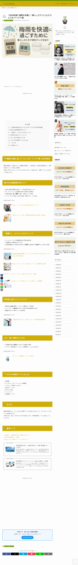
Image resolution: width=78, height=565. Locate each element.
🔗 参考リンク (14, 145)
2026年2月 (58, 283)
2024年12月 (59, 318)
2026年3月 (58, 280)
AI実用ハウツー (61, 147)
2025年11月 (58, 293)
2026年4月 (58, 277)
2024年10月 (59, 325)
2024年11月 (58, 322)
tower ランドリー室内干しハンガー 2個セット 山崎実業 (27, 281)
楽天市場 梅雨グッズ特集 (12, 437)
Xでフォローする (27, 537)
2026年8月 (58, 264)
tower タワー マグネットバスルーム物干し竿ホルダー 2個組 (20, 274)
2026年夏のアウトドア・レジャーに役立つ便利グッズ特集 (32, 461)
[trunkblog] (8, 3)
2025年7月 (58, 306)
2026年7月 (58, 268)
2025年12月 (59, 290)
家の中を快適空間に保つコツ (18, 130)
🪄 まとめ (13, 142)
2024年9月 (58, 328)
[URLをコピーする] (48, 554)
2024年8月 (58, 331)
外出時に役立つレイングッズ (18, 135)
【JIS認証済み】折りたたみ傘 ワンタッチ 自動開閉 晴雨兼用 (28, 319)
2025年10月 (59, 296)
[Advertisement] (27, 70)
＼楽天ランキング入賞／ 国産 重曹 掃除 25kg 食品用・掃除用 (28, 215)
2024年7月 (58, 334)
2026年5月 (58, 274)
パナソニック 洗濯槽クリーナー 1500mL (23, 356)
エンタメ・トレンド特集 (63, 150)
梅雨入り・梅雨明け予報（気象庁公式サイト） (18, 435)
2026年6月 (58, 271)
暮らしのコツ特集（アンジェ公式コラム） (17, 439)
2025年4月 (58, 315)
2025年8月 (58, 302)
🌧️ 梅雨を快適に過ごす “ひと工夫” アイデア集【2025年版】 (26, 127)
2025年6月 (58, 309)
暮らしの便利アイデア (8, 20)
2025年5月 (58, 312)
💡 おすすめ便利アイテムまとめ (19, 140)
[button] (6, 554)
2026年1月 (58, 287)
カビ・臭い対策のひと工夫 (17, 137)
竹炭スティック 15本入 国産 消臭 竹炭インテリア (25, 205)
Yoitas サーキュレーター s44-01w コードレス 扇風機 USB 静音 (29, 263)
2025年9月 (58, 299)
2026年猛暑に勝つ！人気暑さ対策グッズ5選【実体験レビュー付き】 (32, 446)
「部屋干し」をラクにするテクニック (20, 132)
